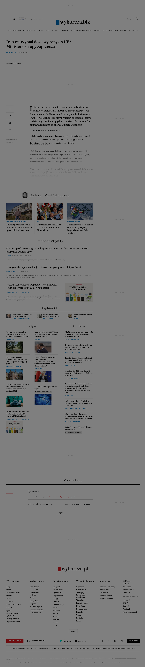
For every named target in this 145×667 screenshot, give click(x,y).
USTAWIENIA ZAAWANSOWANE (48, 111)
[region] (72, 91)
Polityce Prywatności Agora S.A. (88, 101)
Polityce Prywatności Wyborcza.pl (66, 101)
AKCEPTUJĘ (103, 111)
